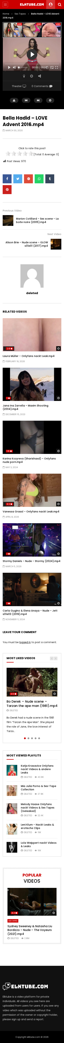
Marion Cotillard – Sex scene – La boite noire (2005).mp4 (37, 220)
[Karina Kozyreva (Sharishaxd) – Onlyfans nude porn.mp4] (32, 437)
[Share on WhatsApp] (39, 178)
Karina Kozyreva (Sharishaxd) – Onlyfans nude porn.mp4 (29, 460)
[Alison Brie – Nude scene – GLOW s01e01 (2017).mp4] (56, 244)
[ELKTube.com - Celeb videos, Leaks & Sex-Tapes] (32, 4)
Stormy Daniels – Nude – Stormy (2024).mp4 (31, 561)
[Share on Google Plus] (28, 178)
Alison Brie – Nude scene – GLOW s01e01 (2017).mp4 (27, 244)
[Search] (59, 4)
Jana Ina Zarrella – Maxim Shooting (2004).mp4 (25, 407)
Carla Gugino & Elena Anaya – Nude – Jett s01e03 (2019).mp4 (30, 612)
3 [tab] (32, 738)
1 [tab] (25, 738)
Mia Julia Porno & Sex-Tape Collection (38, 787)
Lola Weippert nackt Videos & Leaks (39, 844)
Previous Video (12, 210)
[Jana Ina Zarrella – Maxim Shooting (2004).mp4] (32, 384)
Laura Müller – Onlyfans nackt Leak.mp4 (29, 356)
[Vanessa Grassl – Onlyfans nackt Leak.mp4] (32, 490)
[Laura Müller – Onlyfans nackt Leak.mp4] (32, 335)
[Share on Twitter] (17, 178)
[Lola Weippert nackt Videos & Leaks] (12, 847)
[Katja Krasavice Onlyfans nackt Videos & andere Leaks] (12, 770)
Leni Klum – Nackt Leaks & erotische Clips (37, 826)
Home (6, 13)
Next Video (54, 234)
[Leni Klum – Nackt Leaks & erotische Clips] (12, 829)
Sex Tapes (20, 13)
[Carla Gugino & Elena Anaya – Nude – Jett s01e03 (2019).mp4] (32, 589)
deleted (32, 293)
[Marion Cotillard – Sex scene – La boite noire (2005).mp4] (8, 220)
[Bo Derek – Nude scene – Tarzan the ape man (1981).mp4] (32, 682)
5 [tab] (39, 738)
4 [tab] (35, 738)
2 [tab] (28, 738)
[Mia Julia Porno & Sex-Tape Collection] (12, 790)
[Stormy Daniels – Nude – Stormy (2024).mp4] (32, 540)
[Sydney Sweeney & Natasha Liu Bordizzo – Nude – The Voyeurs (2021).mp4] (32, 902)
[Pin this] (7, 189)
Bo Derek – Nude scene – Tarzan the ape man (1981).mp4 (32, 703)
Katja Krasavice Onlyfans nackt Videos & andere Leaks (37, 769)
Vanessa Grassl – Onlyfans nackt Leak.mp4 (31, 511)
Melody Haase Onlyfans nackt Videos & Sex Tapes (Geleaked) (37, 807)
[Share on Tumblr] (49, 178)
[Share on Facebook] (7, 178)
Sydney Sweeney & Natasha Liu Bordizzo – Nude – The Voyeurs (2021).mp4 (29, 930)
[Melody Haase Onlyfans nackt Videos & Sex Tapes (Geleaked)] (12, 808)
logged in (25, 642)
